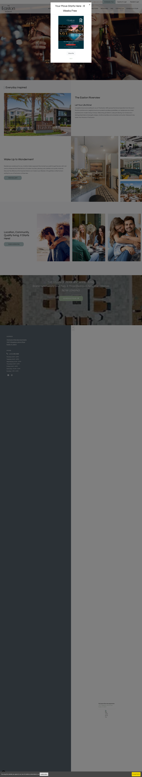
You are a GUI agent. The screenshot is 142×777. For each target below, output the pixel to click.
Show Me (71, 53)
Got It (71, 58)
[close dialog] (89, 5)
